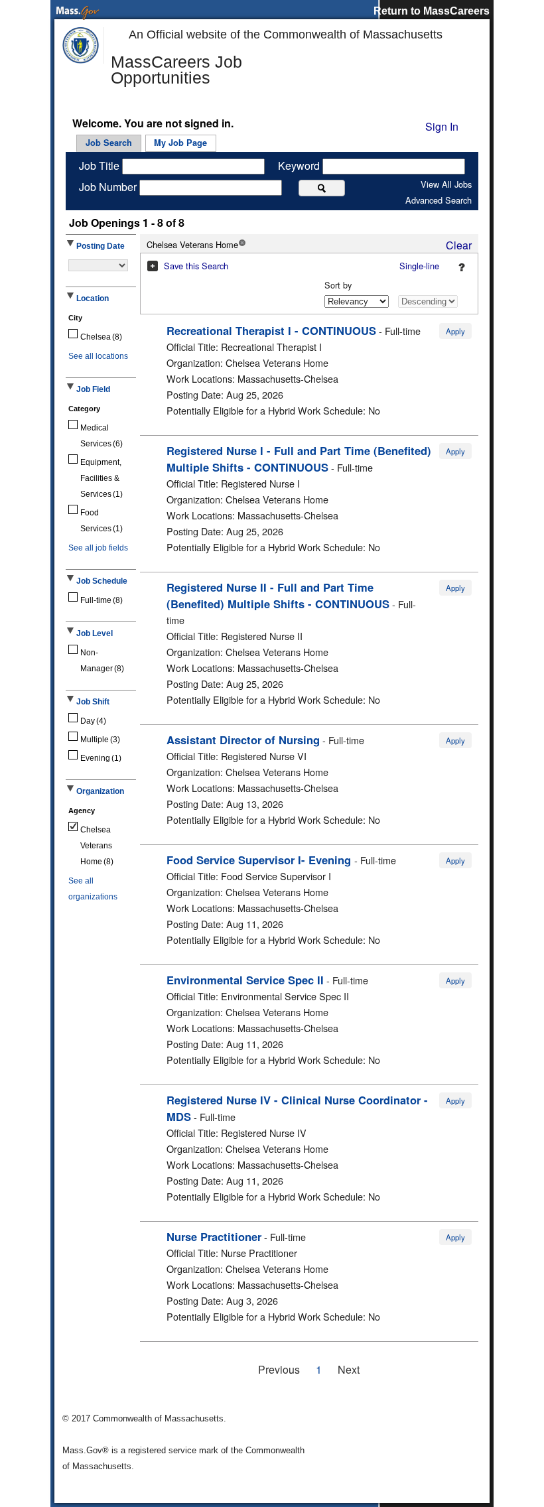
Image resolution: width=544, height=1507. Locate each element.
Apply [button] (455, 331)
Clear (459, 245)
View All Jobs (446, 184)
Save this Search (196, 265)
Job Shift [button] (92, 701)
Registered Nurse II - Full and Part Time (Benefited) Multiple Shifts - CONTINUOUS (278, 595)
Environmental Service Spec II (245, 980)
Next (349, 1369)
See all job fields (98, 548)
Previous (279, 1369)
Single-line (419, 265)
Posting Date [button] (100, 246)
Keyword (300, 165)
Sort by (338, 285)
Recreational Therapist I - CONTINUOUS (271, 330)
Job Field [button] (93, 389)
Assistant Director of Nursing (243, 740)
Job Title (100, 165)
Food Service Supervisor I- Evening (260, 860)
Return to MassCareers (432, 11)
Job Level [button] (94, 633)
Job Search (109, 143)
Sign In (441, 126)
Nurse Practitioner (214, 1236)
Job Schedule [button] (101, 581)
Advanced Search (438, 200)
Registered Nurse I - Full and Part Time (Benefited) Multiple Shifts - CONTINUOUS (299, 458)
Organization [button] (100, 791)
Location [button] (92, 298)
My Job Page (180, 143)
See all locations (98, 356)
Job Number (109, 186)
